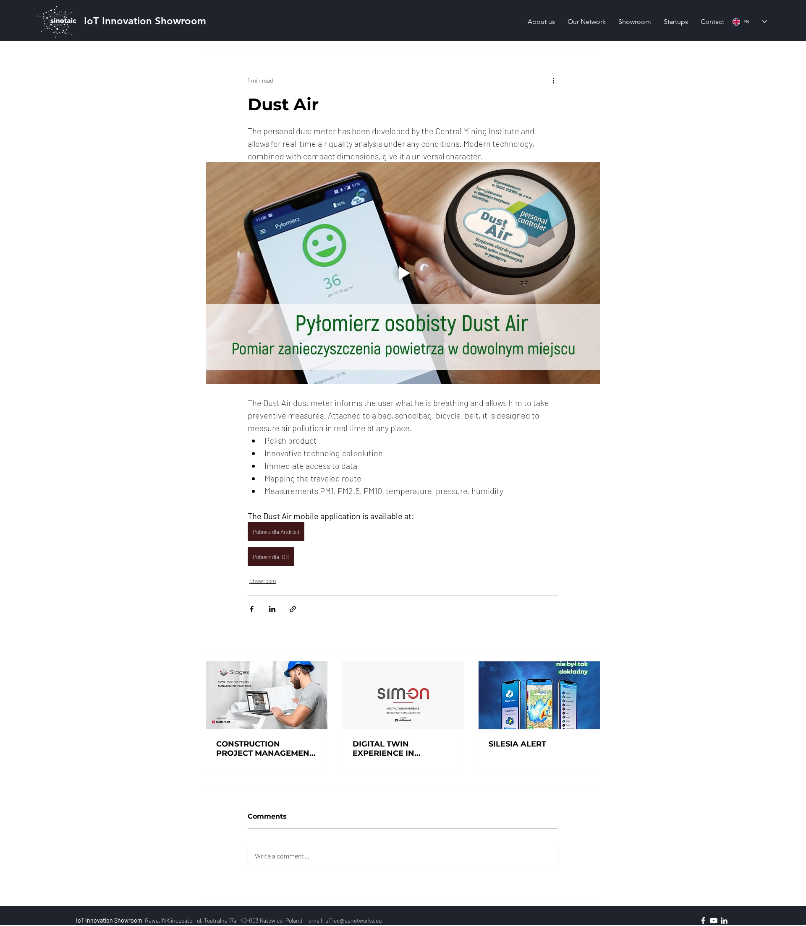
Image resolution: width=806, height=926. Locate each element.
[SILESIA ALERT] (539, 695)
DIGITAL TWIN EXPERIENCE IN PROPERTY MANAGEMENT (383, 748)
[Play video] (403, 273)
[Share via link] (293, 609)
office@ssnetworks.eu (353, 920)
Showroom (262, 580)
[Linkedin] (724, 920)
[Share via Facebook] (252, 609)
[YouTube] (713, 920)
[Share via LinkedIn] (272, 609)
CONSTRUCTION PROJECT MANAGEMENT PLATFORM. (265, 748)
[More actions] (553, 80)
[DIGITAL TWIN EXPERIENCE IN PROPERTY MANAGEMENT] (403, 695)
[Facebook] (703, 920)
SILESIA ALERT (517, 744)
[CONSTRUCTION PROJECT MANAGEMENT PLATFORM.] (266, 695)
